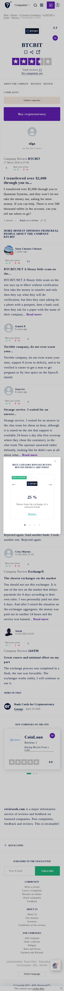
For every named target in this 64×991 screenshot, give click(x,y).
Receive (32, 514)
